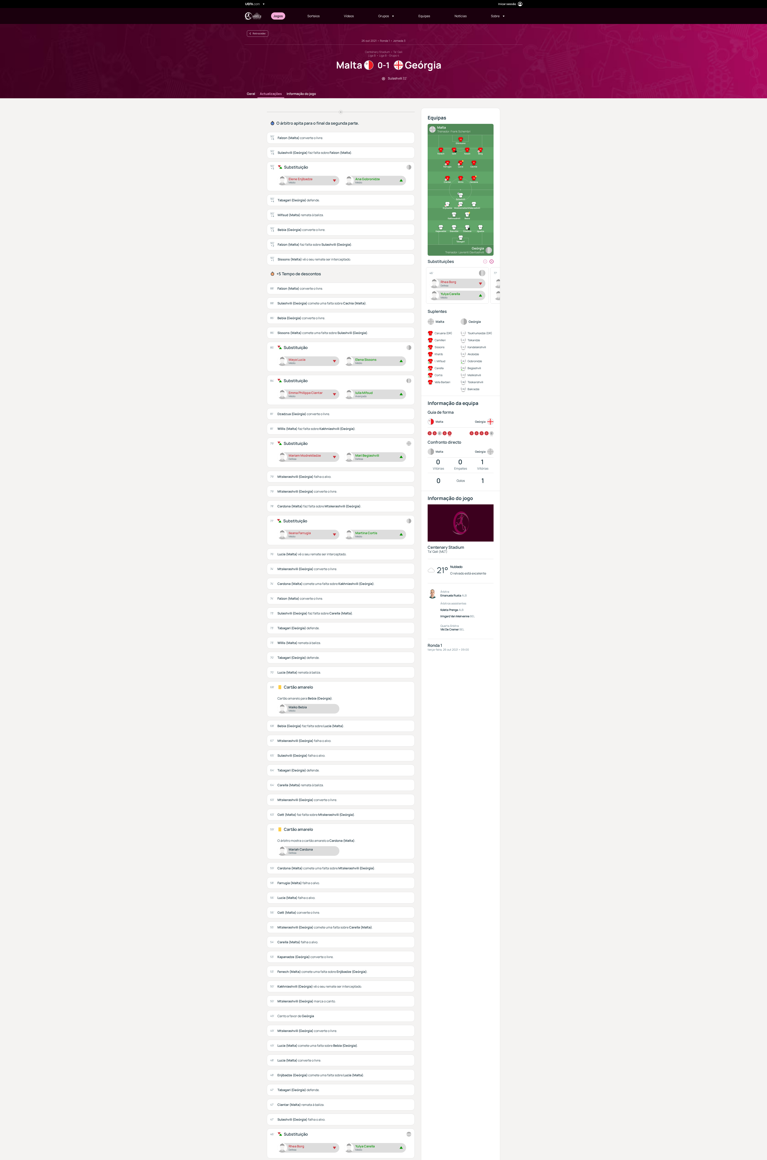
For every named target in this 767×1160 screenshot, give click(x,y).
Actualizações (271, 94)
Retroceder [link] (259, 33)
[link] (278, 16)
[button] (386, 16)
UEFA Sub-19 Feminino (252, 16)
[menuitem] (285, 16)
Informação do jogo (301, 94)
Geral (251, 94)
